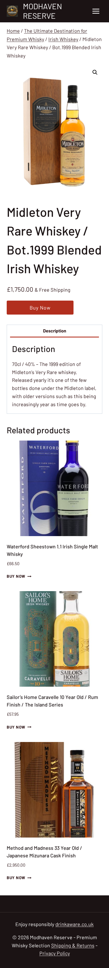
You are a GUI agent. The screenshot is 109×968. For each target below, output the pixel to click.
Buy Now (40, 308)
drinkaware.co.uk (74, 924)
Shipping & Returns (72, 945)
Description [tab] (54, 330)
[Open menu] (95, 11)
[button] (95, 72)
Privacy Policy (54, 953)
